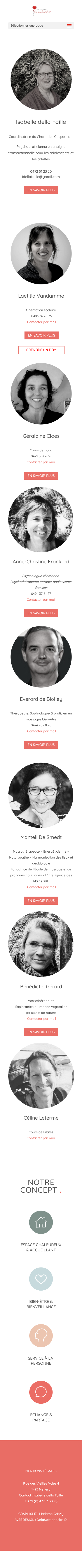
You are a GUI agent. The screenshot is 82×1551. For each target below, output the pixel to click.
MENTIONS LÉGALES (41, 1471)
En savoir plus (41, 190)
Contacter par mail (41, 322)
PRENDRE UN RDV (41, 350)
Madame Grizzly (51, 1514)
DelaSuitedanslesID (52, 1520)
